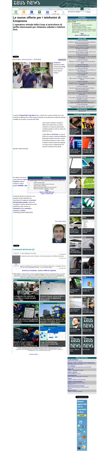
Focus (36, 9)
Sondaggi (65, 9)
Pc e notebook (71, 366)
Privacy (69, 378)
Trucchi (46, 9)
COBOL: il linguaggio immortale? (76, 370)
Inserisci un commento (29, 270)
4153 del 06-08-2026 (83, 104)
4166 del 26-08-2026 (83, 50)
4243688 (20, 185)
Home (20, 9)
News (82, 9)
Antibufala (71, 9)
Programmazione (72, 375)
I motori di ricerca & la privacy (75, 391)
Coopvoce (57, 62)
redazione (45, 349)
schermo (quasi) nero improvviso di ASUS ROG (79, 367)
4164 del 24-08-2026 (83, 60)
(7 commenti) (35, 280)
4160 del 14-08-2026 (83, 76)
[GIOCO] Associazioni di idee (75, 361)
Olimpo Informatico (82, 358)
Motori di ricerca (72, 390)
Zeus (16, 264)
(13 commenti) (34, 326)
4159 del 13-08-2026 (83, 81)
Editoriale (24, 9)
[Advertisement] (25, 43)
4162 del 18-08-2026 (83, 68)
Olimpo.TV (70, 369)
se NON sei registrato (49, 270)
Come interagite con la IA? (74, 373)
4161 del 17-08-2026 (83, 73)
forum (38, 350)
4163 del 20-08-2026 (83, 64)
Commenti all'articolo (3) (23, 249)
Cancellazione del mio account (75, 364)
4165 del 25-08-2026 (83, 55)
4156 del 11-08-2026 (83, 91)
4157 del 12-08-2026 (83, 86)
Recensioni (31, 9)
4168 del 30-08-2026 (83, 40)
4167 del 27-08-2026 (83, 45)
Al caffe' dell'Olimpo (73, 359)
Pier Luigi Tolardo (60, 221)
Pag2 (88, 9)
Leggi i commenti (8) (47, 193)
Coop (63, 66)
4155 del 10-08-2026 (83, 96)
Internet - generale (72, 372)
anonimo (27, 208)
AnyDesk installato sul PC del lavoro (77, 379)
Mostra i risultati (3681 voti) (82, 35)
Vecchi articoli (82, 111)
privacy (56, 348)
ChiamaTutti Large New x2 (28, 115)
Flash (85, 9)
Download (77, 9)
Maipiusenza (51, 9)
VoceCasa (55, 134)
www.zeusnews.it (27, 59)
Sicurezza (41, 9)
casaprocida (16, 253)
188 (26, 185)
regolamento (46, 273)
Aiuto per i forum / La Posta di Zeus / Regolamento (81, 362)
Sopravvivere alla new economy (76, 385)
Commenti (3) (62, 59)
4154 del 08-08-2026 (83, 101)
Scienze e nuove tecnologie (75, 381)
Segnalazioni (59, 9)
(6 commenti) (61, 326)
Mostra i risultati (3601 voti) (47, 192)
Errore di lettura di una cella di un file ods (78, 376)
